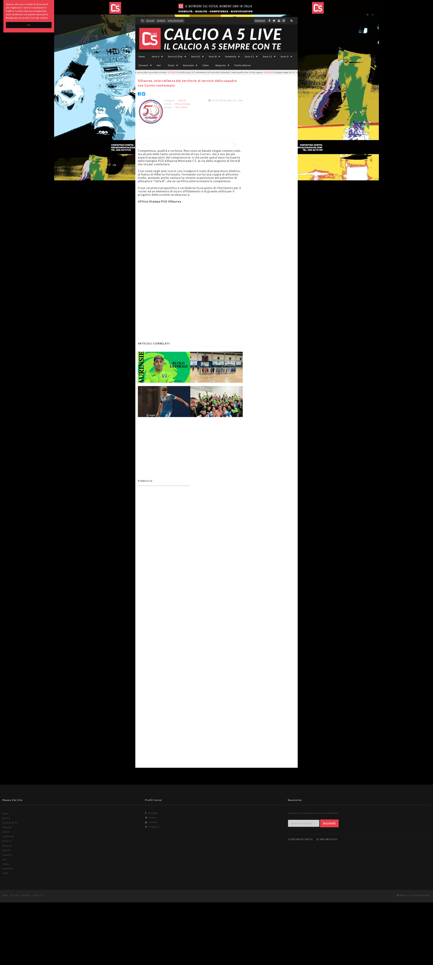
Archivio (161, 20)
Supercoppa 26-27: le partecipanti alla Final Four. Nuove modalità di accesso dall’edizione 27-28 (291, 72)
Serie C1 (249, 56)
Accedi (150, 20)
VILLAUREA (181, 107)
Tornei (171, 65)
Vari (159, 65)
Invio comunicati (175, 20)
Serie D (285, 56)
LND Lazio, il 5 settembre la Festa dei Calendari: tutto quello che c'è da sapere (185, 72)
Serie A (155, 56)
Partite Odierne (242, 65)
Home (142, 56)
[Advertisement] (190, 237)
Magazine (220, 65)
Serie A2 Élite (175, 56)
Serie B (213, 56)
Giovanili (143, 65)
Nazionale (188, 65)
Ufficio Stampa (183, 104)
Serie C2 (267, 56)
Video (205, 65)
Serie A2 (195, 56)
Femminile (230, 56)
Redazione (260, 20)
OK (29, 25)
